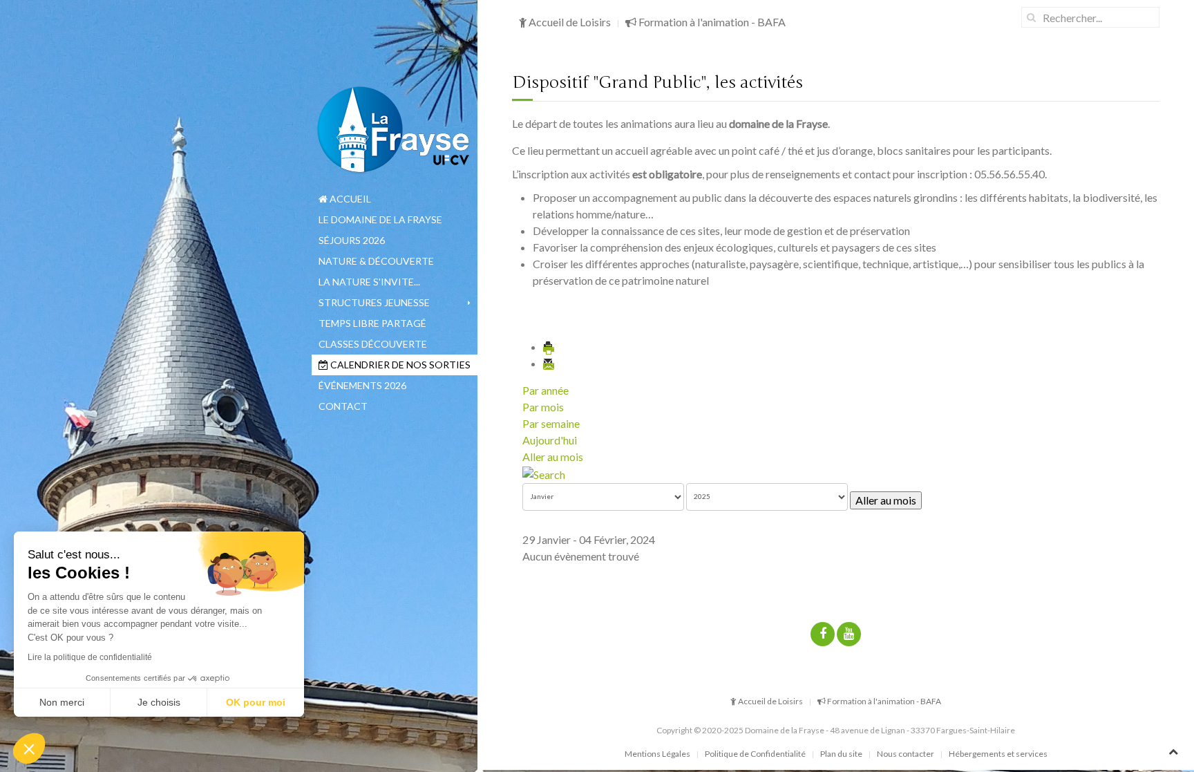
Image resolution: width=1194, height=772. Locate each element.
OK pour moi (255, 702)
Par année (545, 390)
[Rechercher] (543, 473)
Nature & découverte (376, 261)
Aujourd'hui (549, 439)
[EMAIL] (549, 363)
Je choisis (159, 702)
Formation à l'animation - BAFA (711, 21)
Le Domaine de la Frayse (380, 219)
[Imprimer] (549, 346)
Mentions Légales (657, 754)
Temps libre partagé (372, 323)
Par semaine (551, 423)
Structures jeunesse (374, 302)
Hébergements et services (998, 754)
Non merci (61, 702)
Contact (343, 406)
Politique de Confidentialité (755, 754)
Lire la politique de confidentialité (90, 657)
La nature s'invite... (369, 282)
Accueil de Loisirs (569, 21)
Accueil (349, 199)
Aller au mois (552, 456)
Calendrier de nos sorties (399, 364)
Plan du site (841, 754)
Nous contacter (905, 754)
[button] (29, 748)
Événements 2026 (362, 385)
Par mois (543, 406)
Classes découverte (373, 344)
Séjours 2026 (352, 240)
